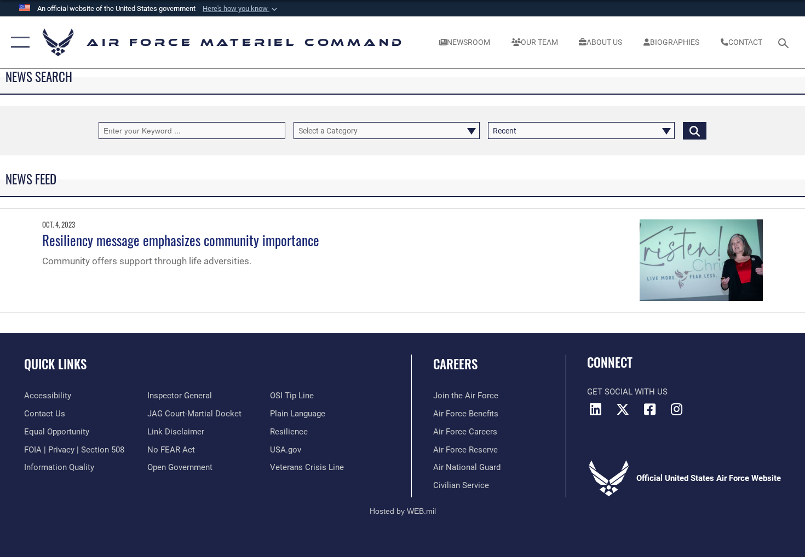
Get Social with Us (627, 392)
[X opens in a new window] (622, 409)
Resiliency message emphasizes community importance (180, 240)
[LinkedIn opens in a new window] (595, 409)
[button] (241, 8)
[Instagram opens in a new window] (676, 409)
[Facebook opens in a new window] (649, 409)
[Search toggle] (785, 42)
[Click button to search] (694, 130)
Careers (455, 364)
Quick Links (55, 364)
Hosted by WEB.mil (403, 511)
